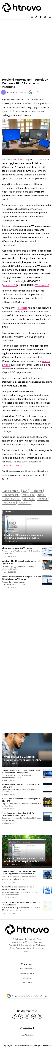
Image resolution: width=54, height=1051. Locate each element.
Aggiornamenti (11, 491)
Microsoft (22, 307)
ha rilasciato (20, 159)
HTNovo (28, 1045)
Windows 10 (10, 284)
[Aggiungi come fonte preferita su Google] (30, 92)
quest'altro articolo (12, 465)
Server (41, 495)
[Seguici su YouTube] (33, 1016)
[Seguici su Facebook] (40, 17)
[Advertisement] (27, 48)
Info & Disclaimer (27, 968)
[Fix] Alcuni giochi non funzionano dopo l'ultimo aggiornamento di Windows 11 (19, 872)
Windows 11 (42, 284)
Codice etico (27, 983)
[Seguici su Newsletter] (27, 1016)
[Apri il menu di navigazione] (32, 17)
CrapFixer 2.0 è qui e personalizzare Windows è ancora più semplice (23, 536)
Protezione (28, 495)
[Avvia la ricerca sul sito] (49, 17)
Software (29, 499)
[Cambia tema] (36, 17)
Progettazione (11, 495)
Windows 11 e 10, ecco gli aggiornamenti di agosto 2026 (22, 758)
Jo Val (9, 92)
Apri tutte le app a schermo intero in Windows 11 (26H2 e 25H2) (18, 888)
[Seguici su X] (45, 17)
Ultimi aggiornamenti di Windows (17, 548)
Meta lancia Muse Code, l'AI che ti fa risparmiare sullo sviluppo (18, 814)
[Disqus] (27, 626)
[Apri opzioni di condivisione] (38, 92)
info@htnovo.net (27, 1035)
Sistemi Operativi (12, 499)
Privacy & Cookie (27, 973)
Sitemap (27, 978)
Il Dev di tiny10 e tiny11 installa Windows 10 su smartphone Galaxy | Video (21, 771)
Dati (25, 491)
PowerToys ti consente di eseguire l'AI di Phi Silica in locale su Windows (21, 577)
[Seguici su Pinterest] (40, 1016)
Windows (42, 499)
